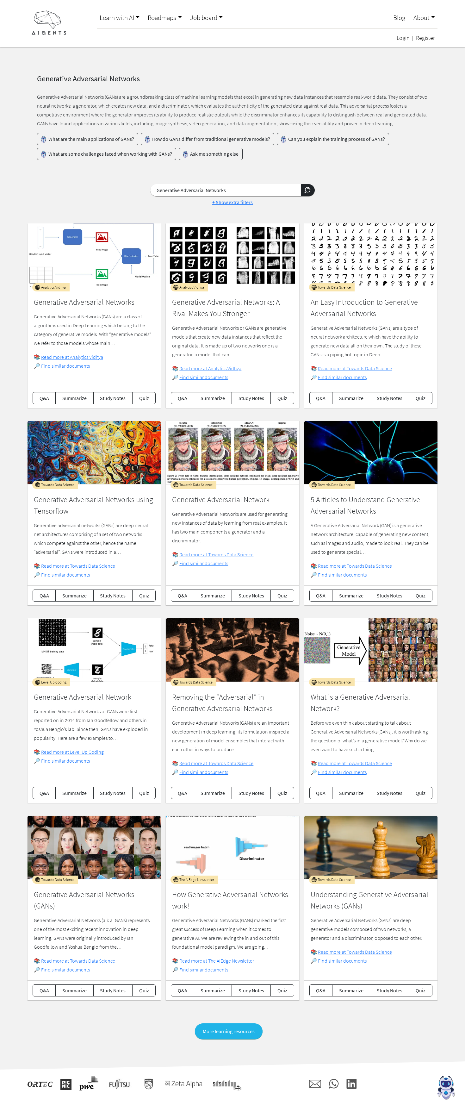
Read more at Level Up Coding (72, 752)
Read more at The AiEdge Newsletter (216, 961)
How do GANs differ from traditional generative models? (210, 139)
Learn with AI (117, 18)
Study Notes (113, 398)
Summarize (74, 398)
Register (425, 37)
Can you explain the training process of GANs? (336, 139)
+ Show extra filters (232, 202)
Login (403, 37)
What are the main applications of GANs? (90, 139)
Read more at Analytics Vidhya (72, 357)
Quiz (144, 398)
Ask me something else (214, 154)
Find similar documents (65, 366)
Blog (399, 18)
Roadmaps (162, 18)
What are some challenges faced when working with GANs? (109, 154)
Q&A (44, 398)
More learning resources (229, 1031)
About (421, 18)
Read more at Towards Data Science (355, 368)
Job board (203, 18)
